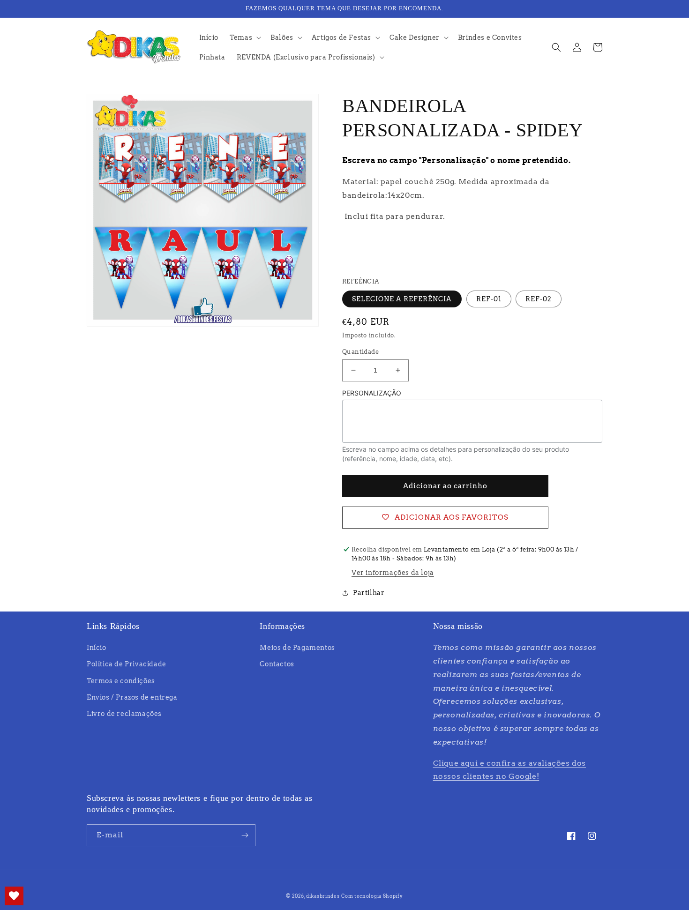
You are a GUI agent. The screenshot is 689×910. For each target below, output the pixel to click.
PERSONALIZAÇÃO (371, 393)
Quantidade (360, 351)
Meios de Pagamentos (297, 647)
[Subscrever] (244, 835)
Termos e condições (121, 681)
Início (96, 647)
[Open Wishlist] (14, 896)
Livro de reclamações (124, 713)
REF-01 (489, 299)
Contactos (277, 664)
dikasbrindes (322, 896)
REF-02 (538, 299)
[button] (244, 37)
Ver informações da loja (393, 572)
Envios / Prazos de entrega (132, 697)
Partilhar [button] (368, 593)
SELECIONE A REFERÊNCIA (402, 299)
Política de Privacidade (126, 664)
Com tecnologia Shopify (372, 896)
